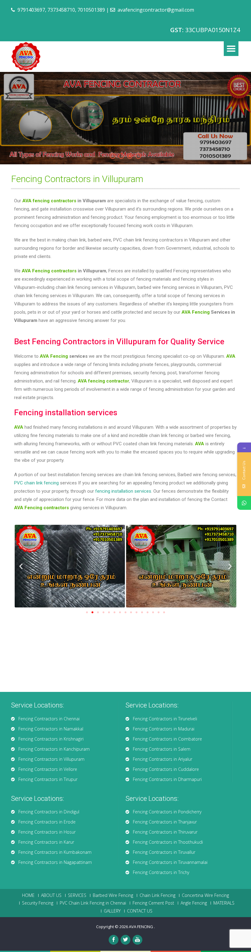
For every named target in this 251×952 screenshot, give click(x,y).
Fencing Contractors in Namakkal (50, 729)
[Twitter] (125, 940)
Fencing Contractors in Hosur (47, 832)
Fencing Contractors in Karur (46, 842)
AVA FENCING (141, 926)
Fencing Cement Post (153, 903)
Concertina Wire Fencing (205, 895)
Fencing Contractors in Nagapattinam (55, 862)
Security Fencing (37, 903)
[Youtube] (137, 940)
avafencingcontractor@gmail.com (156, 9)
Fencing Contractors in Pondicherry (167, 812)
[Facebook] (113, 940)
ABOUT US (51, 895)
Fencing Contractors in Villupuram (51, 759)
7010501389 (91, 9)
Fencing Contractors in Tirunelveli (165, 719)
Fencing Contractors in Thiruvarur (165, 832)
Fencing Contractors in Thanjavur (165, 822)
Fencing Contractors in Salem (161, 749)
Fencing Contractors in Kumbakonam (55, 852)
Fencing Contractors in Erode (47, 822)
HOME (28, 895)
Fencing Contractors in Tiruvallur (164, 852)
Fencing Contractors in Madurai (163, 729)
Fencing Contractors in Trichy (161, 872)
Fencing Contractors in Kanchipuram (54, 749)
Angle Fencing (194, 903)
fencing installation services (123, 491)
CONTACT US (139, 911)
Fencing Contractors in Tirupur (47, 779)
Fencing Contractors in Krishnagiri (51, 739)
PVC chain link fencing (36, 483)
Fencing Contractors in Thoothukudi (168, 842)
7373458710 (61, 9)
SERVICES (77, 895)
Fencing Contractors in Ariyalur (162, 759)
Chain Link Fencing (157, 895)
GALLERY (112, 911)
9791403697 (31, 9)
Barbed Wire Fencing (113, 895)
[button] (87, 612)
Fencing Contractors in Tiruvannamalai (170, 862)
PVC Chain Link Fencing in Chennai (93, 903)
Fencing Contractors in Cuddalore (166, 769)
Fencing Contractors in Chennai (49, 719)
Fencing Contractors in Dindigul (48, 812)
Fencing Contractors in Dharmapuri (167, 779)
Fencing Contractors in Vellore (47, 769)
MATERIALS (223, 903)
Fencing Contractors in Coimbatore (167, 739)
